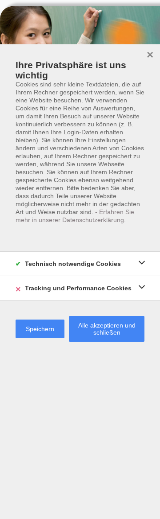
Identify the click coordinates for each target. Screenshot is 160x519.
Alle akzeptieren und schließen (107, 329)
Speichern (40, 328)
